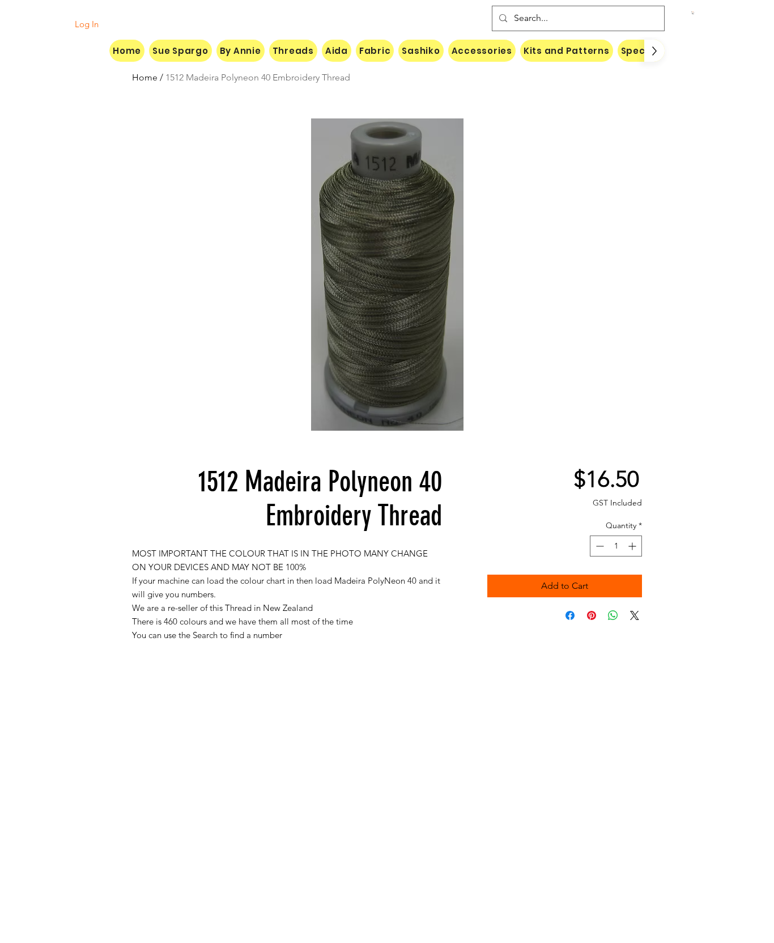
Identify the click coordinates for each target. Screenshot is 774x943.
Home (145, 77)
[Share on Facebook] (570, 615)
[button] (693, 12)
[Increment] (633, 546)
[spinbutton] (616, 546)
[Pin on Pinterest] (591, 615)
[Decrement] (599, 546)
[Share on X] (634, 615)
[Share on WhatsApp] (613, 615)
